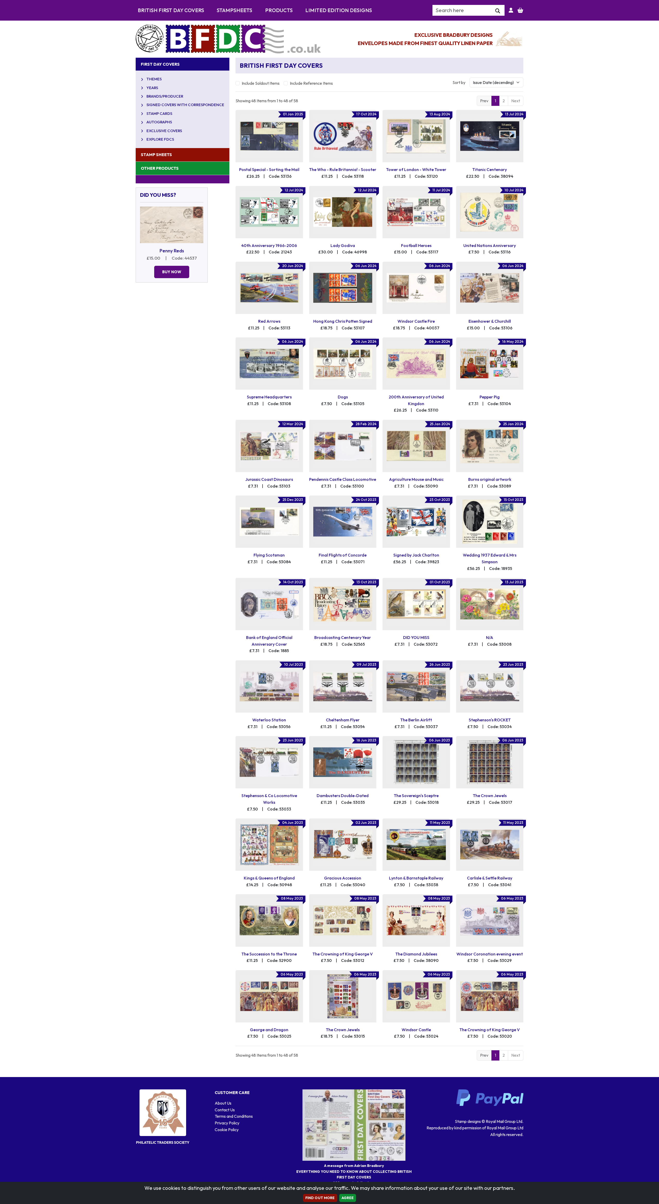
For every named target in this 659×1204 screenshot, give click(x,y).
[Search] (498, 11)
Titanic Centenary (489, 169)
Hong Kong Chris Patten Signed (342, 321)
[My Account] (511, 10)
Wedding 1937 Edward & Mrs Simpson (489, 558)
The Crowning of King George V (343, 954)
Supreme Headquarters (269, 396)
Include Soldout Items (261, 83)
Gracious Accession (342, 878)
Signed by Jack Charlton (416, 555)
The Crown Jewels (490, 795)
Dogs (343, 396)
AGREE (348, 1198)
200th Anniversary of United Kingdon (416, 400)
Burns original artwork (489, 479)
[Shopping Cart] (520, 10)
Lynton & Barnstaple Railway (416, 878)
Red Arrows (269, 321)
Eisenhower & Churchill (490, 321)
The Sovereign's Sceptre (416, 795)
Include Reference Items (311, 83)
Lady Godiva (343, 245)
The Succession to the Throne (269, 954)
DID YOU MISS (416, 637)
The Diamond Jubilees (416, 954)
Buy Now (171, 271)
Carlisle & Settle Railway (489, 878)
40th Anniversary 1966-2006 (269, 245)
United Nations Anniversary (489, 245)
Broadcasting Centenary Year (342, 637)
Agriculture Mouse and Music (416, 479)
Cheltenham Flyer (343, 719)
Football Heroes (416, 245)
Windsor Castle (416, 1029)
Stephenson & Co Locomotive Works (269, 799)
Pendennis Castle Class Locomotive (342, 479)
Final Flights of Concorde (343, 555)
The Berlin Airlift (416, 719)
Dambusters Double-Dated (343, 795)
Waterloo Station (269, 719)
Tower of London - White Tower (416, 169)
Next (515, 100)
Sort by (459, 82)
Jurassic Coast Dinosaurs (269, 479)
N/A (489, 637)
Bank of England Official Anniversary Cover (269, 641)
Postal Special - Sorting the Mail (269, 169)
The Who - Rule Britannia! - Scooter (342, 169)
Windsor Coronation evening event (489, 954)
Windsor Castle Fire (416, 321)
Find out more (320, 1198)
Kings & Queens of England (269, 878)
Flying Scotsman (269, 555)
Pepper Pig (490, 396)
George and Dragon (269, 1029)
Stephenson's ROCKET (490, 719)
